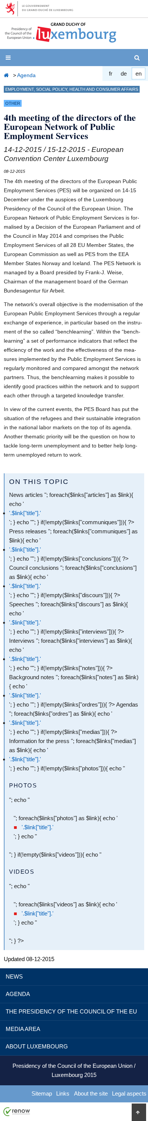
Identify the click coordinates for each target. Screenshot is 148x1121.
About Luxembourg (37, 1046)
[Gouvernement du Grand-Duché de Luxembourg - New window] (42, 8)
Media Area (23, 1029)
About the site (91, 1093)
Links (62, 1093)
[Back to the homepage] (7, 75)
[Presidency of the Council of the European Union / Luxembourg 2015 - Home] (61, 39)
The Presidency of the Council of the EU (71, 1011)
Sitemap (41, 1093)
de (124, 73)
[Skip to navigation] (10, 57)
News (14, 976)
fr (110, 73)
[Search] (138, 57)
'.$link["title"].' (25, 513)
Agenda (26, 75)
